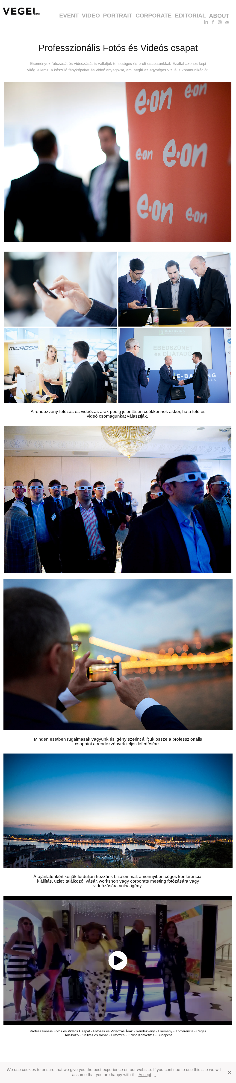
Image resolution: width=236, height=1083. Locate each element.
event (69, 15)
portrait (117, 15)
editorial (190, 15)
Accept (145, 1074)
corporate (154, 15)
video (91, 15)
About (219, 15)
